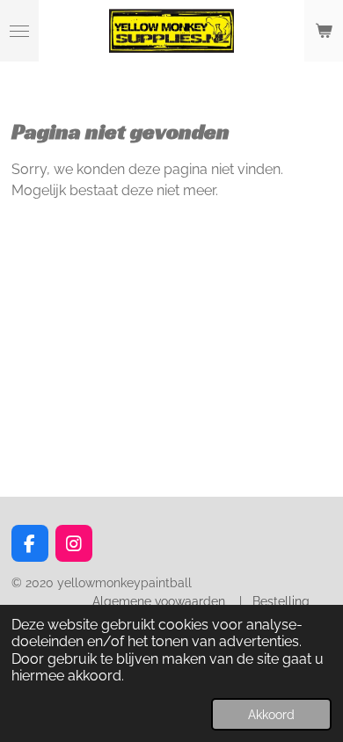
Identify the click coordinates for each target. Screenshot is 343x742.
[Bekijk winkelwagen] (323, 31)
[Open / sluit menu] (19, 31)
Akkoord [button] (271, 714)
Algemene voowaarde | (170, 601)
